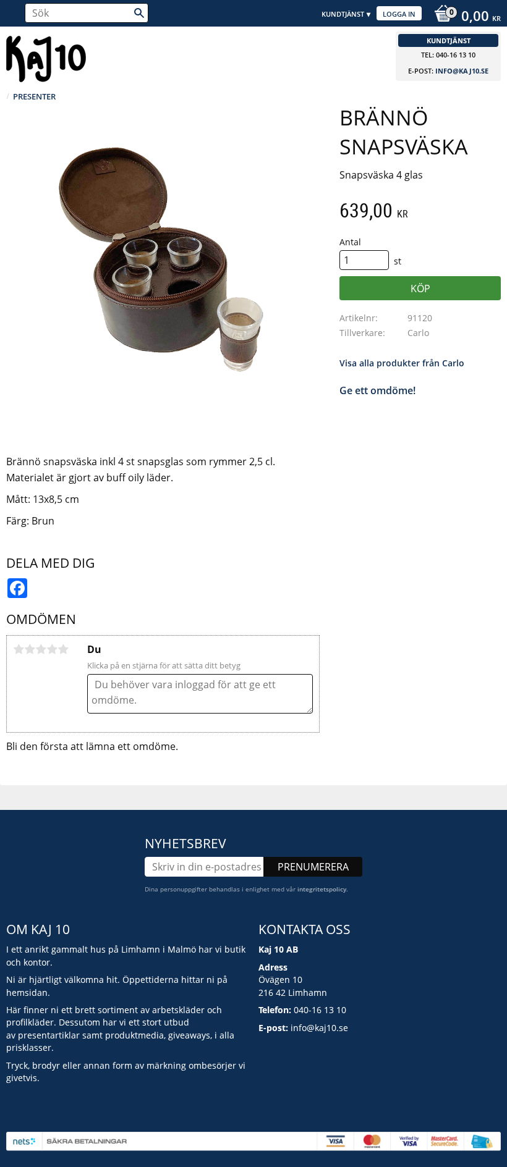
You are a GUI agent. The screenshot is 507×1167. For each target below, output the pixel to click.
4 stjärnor (52, 649)
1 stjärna (18, 649)
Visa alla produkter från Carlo (401, 363)
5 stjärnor (63, 649)
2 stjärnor (29, 649)
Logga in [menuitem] (399, 14)
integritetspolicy (321, 889)
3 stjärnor (40, 649)
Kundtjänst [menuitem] (343, 14)
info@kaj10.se (461, 70)
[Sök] (139, 13)
